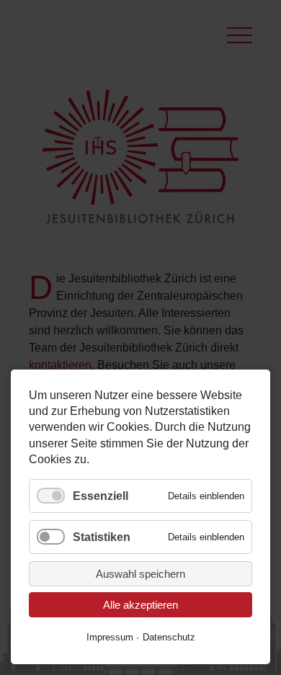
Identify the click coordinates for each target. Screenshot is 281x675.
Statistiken (101, 537)
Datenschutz (169, 637)
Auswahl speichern (140, 574)
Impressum (109, 637)
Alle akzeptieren (140, 605)
